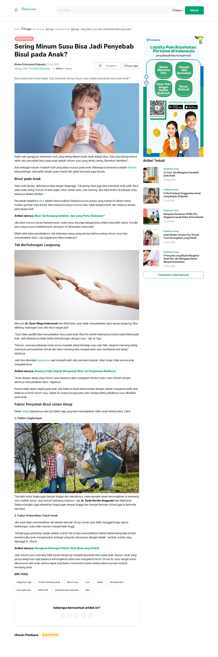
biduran (132, 167)
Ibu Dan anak (38, 29)
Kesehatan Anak (62, 29)
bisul (41, 200)
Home (17, 29)
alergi (25, 411)
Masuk (194, 10)
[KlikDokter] (36, 10)
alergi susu (44, 360)
